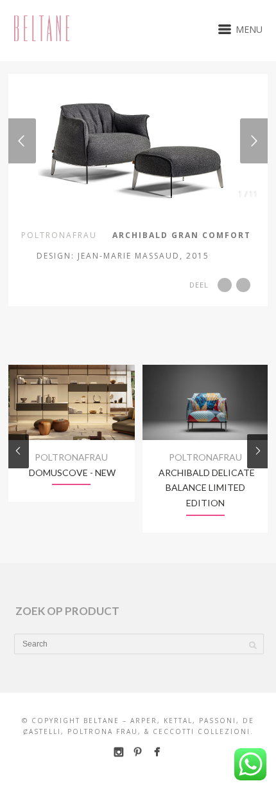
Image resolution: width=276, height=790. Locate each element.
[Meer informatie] (233, 255)
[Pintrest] (138, 752)
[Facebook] (157, 752)
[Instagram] (118, 752)
